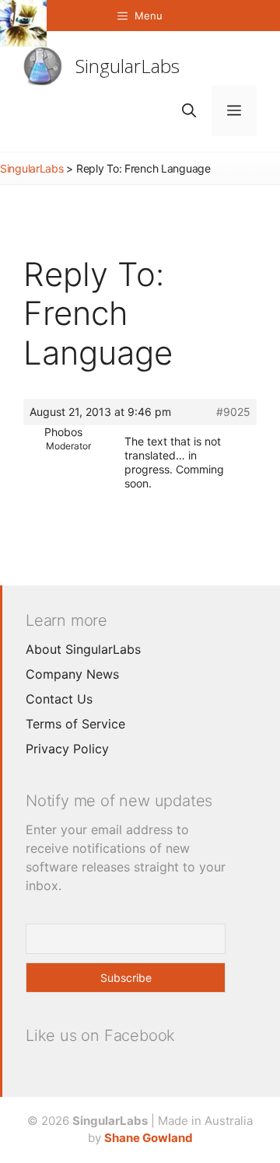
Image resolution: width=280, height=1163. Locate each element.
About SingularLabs (83, 649)
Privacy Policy (67, 748)
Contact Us (59, 699)
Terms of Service (75, 724)
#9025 (233, 411)
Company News (72, 674)
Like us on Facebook (100, 1035)
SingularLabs (127, 66)
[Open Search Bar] (189, 111)
